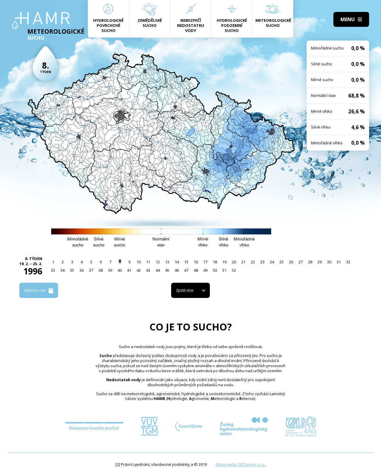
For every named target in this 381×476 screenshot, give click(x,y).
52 (234, 270)
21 (243, 262)
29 (320, 262)
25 (281, 262)
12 (158, 262)
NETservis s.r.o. (252, 464)
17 (205, 262)
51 (224, 270)
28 (310, 262)
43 (148, 270)
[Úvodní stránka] (41, 20)
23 (262, 262)
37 (91, 270)
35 (72, 270)
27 (301, 262)
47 (186, 270)
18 (215, 262)
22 (253, 262)
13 (167, 262)
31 (339, 262)
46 (177, 270)
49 (205, 270)
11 (148, 262)
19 (224, 262)
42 (139, 270)
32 (348, 262)
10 (139, 262)
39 (110, 270)
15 (186, 262)
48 (196, 270)
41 (129, 270)
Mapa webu (226, 464)
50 (215, 270)
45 (167, 270)
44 (158, 270)
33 (53, 270)
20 (234, 262)
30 (329, 262)
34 (62, 270)
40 (120, 270)
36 (81, 270)
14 (177, 262)
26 (291, 262)
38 (101, 270)
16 (196, 262)
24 (272, 262)
